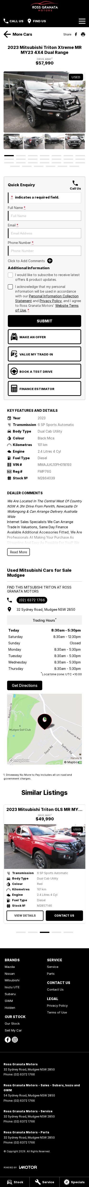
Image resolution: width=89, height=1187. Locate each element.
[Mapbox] (19, 760)
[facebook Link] (8, 1040)
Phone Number (20, 243)
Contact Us (64, 915)
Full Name (16, 208)
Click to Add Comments (26, 261)
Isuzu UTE (12, 987)
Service (52, 967)
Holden (10, 1007)
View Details (25, 915)
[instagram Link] (15, 1040)
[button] (44, 102)
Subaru (10, 994)
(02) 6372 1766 (32, 600)
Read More (18, 552)
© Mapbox (71, 762)
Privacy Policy (50, 301)
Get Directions (24, 685)
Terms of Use (57, 1012)
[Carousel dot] (9, 155)
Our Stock (12, 1023)
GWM (9, 1001)
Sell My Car (13, 1030)
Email (13, 225)
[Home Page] (44, 6)
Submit (44, 321)
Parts (51, 973)
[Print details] (83, 34)
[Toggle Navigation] (82, 21)
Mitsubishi (12, 980)
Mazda (10, 967)
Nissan (10, 973)
